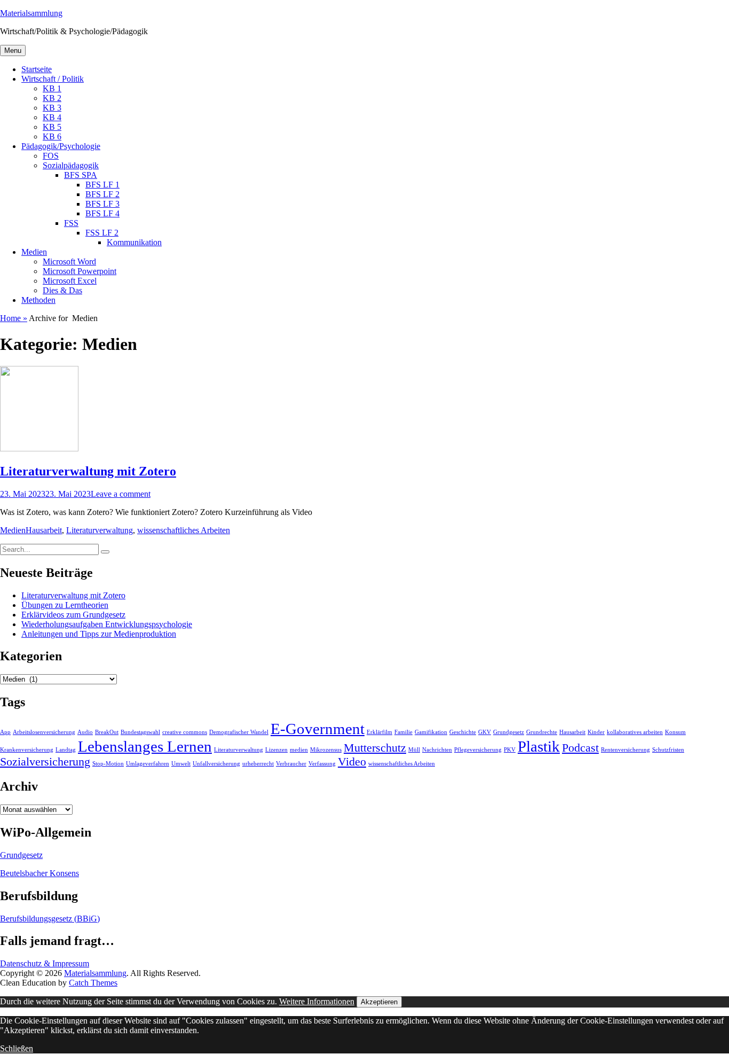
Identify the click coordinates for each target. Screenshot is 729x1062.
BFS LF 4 (102, 213)
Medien (34, 251)
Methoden (38, 299)
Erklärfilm (379, 732)
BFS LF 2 (102, 194)
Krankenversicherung (26, 750)
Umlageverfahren (147, 764)
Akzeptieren (379, 1002)
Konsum (675, 732)
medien (299, 750)
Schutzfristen (668, 750)
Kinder (596, 732)
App (5, 732)
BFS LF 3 (102, 203)
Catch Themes (93, 982)
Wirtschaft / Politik (52, 78)
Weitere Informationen (316, 1001)
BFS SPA (80, 174)
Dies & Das (62, 290)
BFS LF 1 (102, 184)
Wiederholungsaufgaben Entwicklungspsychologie (106, 624)
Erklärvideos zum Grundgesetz (73, 614)
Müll (414, 750)
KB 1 (52, 88)
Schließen (16, 1048)
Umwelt (181, 764)
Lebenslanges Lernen (145, 746)
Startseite (36, 69)
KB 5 (52, 126)
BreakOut (106, 732)
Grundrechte (541, 732)
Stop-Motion (108, 764)
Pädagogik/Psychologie (60, 146)
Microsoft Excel (70, 280)
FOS (51, 155)
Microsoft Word (69, 261)
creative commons (184, 732)
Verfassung (322, 764)
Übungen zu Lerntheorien (64, 605)
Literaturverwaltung (99, 530)
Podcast (580, 747)
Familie (403, 732)
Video (352, 761)
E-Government (317, 728)
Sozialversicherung (45, 761)
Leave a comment (120, 493)
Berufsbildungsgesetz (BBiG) (50, 918)
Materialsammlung (31, 13)
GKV (484, 732)
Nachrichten (437, 750)
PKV (510, 750)
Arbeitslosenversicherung (44, 732)
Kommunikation (134, 242)
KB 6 (52, 136)
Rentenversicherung (625, 750)
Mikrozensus (326, 750)
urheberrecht (258, 764)
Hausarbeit (44, 530)
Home (13, 318)
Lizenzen (276, 750)
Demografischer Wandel (238, 732)
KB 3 (52, 107)
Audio (85, 732)
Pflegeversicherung (478, 750)
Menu (12, 50)
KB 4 (52, 117)
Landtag (66, 750)
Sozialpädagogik (71, 165)
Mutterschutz (375, 747)
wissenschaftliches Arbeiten (183, 530)
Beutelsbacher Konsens (39, 873)
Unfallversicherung (216, 764)
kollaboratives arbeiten (635, 732)
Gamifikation (431, 732)
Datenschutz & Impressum (44, 963)
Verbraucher (291, 764)
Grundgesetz (508, 732)
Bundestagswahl (140, 732)
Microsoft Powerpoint (79, 271)
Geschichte (462, 732)
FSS (71, 223)
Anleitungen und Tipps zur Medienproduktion (98, 633)
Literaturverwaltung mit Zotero (88, 471)
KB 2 (52, 98)
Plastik (539, 746)
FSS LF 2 (101, 232)
